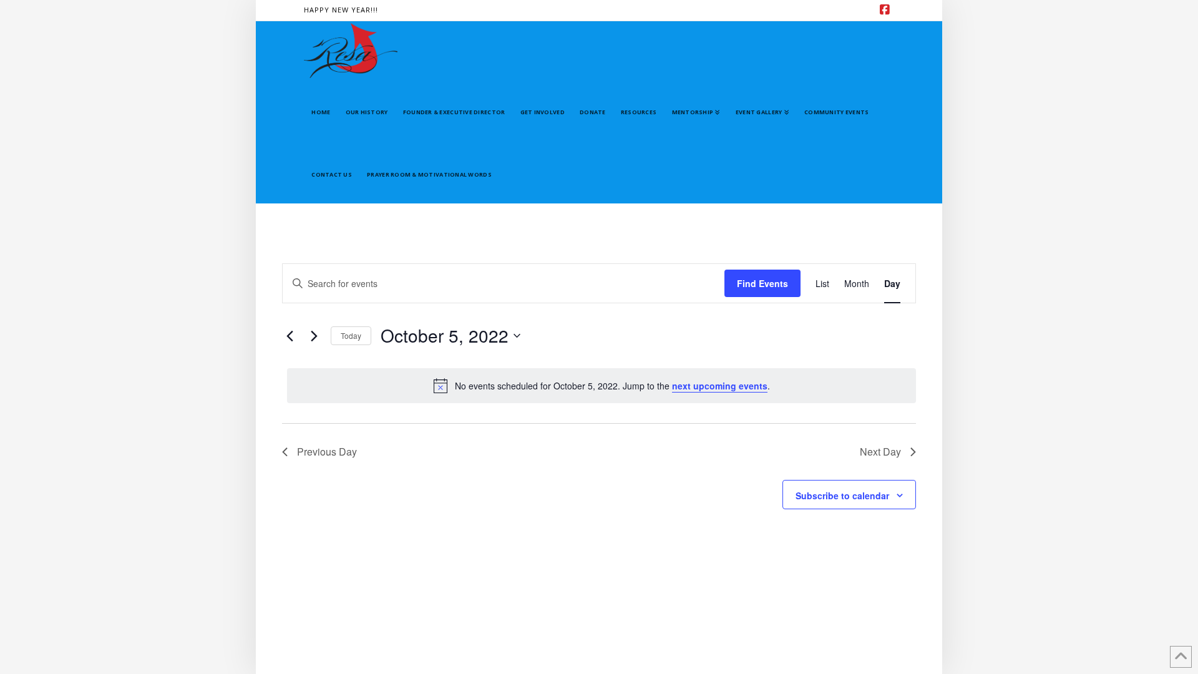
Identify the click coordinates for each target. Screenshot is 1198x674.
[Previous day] (289, 335)
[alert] (601, 385)
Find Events (762, 283)
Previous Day (327, 451)
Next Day (880, 451)
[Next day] (313, 335)
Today (351, 335)
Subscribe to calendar (842, 495)
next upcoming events (719, 385)
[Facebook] (886, 10)
